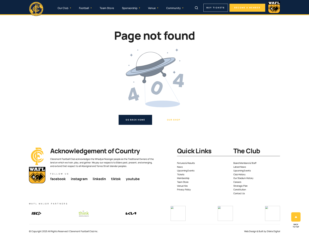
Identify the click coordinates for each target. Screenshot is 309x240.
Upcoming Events (185, 170)
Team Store (107, 8)
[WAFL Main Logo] (274, 7)
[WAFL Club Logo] (36, 9)
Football (84, 8)
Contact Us (239, 193)
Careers (237, 181)
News (180, 166)
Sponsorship (129, 8)
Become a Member (247, 7)
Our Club (63, 8)
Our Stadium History (243, 178)
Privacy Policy (184, 189)
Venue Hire (182, 185)
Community (173, 8)
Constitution (239, 189)
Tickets (180, 174)
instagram (79, 179)
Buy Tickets (215, 7)
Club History (239, 174)
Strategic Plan (240, 185)
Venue (152, 8)
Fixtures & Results (186, 162)
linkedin (99, 179)
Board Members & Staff (244, 162)
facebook (58, 179)
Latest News (239, 166)
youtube (133, 179)
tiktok (116, 179)
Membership (183, 178)
